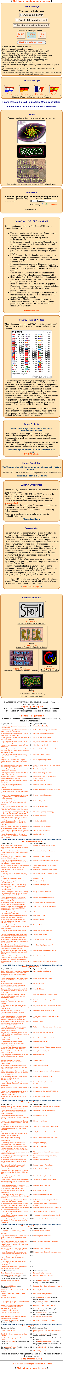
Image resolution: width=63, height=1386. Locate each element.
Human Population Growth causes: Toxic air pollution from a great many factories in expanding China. (15, 750)
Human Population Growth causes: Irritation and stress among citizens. (13, 903)
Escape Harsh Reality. (40, 1087)
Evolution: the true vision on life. (44, 1010)
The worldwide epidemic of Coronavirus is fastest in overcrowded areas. (15, 1088)
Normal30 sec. (31, 35)
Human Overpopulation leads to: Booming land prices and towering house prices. (15, 1204)
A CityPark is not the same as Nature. (46, 1132)
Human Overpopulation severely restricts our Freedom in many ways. (14, 912)
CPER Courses (31, 645)
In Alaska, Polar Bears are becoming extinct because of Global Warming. (13, 1047)
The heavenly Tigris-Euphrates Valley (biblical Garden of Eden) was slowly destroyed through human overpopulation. (13, 887)
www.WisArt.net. (38, 1054)
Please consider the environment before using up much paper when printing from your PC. (14, 852)
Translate (53, 204)
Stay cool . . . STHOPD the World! (44, 906)
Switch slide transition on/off (32, 20)
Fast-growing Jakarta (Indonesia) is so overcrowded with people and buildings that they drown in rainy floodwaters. (14, 935)
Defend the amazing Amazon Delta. (45, 730)
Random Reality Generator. (42, 784)
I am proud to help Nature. (42, 971)
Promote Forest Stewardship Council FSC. (47, 1207)
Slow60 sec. (21, 35)
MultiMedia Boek (49, 668)
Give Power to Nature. (40, 1190)
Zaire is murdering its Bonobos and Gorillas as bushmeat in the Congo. (13, 1165)
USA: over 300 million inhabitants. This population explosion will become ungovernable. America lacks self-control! (15, 808)
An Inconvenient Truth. (41, 806)
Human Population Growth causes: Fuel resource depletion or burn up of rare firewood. (14, 1128)
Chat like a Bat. (38, 878)
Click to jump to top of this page (31, 1368)
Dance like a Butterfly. (40, 726)
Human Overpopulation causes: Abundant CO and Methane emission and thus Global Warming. (15, 797)
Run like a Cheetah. (40, 915)
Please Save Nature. (40, 1121)
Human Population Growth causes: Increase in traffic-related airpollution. (13, 1143)
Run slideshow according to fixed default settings (31, 1364)
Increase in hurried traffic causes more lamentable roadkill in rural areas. (14, 916)
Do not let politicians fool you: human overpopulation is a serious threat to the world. (14, 874)
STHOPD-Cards (31, 621)
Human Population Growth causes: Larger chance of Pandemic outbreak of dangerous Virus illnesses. (15, 1023)
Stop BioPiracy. (38, 989)
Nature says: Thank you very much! (45, 961)
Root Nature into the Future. (42, 978)
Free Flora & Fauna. (40, 1146)
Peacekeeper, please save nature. (45, 950)
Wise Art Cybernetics (40, 1351)
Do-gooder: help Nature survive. (44, 881)
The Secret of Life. (39, 780)
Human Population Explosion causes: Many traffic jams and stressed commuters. (13, 1262)
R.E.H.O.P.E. (42, 1347)
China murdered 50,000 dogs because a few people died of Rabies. (15, 1267)
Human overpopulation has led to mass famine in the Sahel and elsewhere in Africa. (14, 979)
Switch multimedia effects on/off (33, 25)
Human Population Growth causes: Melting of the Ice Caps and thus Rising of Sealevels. (15, 1196)
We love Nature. (38, 925)
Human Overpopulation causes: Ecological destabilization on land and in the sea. (14, 791)
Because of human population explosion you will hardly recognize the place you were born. (14, 990)
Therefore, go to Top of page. (31, 841)
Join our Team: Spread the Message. (45, 1241)
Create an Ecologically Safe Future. (45, 869)
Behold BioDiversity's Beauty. (43, 1169)
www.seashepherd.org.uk (13, 1275)
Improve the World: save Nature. (44, 1110)
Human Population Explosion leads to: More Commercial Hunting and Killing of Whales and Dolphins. (14, 1067)
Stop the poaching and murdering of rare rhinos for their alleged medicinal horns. (15, 831)
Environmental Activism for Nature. (44, 845)
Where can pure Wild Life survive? (44, 1211)
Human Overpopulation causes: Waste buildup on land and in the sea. (14, 1200)
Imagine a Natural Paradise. (42, 930)
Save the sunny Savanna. (42, 939)
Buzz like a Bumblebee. (41, 1159)
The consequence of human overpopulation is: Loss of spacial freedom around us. (12, 1012)
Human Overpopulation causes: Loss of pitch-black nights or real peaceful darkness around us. (14, 1092)
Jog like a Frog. (38, 834)
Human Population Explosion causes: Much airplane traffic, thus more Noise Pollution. (14, 1161)
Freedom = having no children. (43, 733)
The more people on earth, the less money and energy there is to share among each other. (13, 996)
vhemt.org (41, 1309)
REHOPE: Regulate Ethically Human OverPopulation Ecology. (13, 1317)
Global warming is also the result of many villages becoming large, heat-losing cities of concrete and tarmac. (15, 1181)
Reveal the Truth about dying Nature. (46, 860)
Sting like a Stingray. (40, 1143)
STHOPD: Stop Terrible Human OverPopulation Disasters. (11, 1309)
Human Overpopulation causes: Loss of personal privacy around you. (14, 1212)
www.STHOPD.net (44, 1297)
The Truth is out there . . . (42, 912)
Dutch (9, 94)
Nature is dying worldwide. (42, 1185)
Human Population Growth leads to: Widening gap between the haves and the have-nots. (14, 835)
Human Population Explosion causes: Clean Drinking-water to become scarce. (14, 1252)
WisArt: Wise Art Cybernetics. (43, 1293)
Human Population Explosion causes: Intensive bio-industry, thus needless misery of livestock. (13, 1111)
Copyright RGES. (39, 1060)
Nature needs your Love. (41, 1096)
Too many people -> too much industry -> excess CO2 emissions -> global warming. (15, 1249)
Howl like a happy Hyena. (42, 856)
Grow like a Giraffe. (39, 815)
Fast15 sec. (42, 35)
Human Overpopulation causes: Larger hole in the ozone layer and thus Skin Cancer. (14, 802)
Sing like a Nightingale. (41, 745)
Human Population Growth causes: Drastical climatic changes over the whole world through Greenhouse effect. (15, 1186)
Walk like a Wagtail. (39, 769)
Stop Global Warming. (40, 1065)
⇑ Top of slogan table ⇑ (31, 1359)
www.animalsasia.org (44, 1341)
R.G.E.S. (31, 692)
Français (39, 94)
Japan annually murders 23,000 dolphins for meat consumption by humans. (15, 866)
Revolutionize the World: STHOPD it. (45, 1091)
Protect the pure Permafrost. (43, 1165)
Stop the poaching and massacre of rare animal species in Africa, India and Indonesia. (14, 1056)
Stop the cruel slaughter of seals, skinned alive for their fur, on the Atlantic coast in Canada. (15, 1237)
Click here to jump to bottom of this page (31, 1)
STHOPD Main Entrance (21, 669)
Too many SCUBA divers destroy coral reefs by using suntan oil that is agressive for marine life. (15, 1034)
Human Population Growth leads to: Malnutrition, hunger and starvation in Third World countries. (13, 898)
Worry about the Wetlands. (42, 892)
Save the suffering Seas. (41, 1230)
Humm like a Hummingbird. (42, 826)
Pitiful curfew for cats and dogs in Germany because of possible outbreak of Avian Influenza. (15, 1117)
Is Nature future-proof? (41, 884)
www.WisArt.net (31, 311)
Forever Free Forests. (40, 1041)
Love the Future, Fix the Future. (44, 1176)
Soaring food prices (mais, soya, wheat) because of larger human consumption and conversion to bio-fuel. (14, 893)
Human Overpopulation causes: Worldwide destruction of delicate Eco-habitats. (14, 785)
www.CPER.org (43, 1301)
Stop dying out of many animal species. (46, 1071)
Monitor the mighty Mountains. (43, 897)
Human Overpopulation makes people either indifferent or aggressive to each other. (14, 755)
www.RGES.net (10, 1286)
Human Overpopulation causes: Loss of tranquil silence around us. (14, 734)
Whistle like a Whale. (40, 934)
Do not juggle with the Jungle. (43, 1032)
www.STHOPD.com (11, 1320)
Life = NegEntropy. (39, 1290)
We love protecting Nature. (42, 759)
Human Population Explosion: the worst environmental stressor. (14, 769)
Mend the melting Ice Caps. (42, 773)
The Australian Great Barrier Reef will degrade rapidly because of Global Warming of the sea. (13, 908)
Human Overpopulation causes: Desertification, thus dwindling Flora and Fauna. (14, 847)
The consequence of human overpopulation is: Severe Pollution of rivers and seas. (13, 1138)
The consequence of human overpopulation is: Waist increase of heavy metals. (13, 1061)
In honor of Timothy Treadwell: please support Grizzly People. (14, 857)
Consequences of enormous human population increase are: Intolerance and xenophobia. (15, 1231)
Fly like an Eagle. (39, 983)
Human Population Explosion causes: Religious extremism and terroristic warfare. (13, 1001)
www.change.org (43, 1280)
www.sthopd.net (11, 503)
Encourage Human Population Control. (46, 994)
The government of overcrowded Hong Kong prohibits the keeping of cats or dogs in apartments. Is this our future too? (15, 1148)
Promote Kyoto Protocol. (41, 1248)
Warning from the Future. (41, 830)
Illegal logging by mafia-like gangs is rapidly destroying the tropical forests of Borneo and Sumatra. (14, 761)
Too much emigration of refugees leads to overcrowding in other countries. (15, 766)
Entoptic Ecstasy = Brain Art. (43, 1194)
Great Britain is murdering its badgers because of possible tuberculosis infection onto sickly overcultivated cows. (15, 946)
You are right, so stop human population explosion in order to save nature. (14, 1107)
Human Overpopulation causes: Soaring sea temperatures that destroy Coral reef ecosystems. (14, 1122)
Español (54, 94)
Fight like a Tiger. (39, 919)
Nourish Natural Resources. (42, 795)
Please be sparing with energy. (43, 812)
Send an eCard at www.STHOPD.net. (46, 1126)
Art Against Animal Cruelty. (42, 737)
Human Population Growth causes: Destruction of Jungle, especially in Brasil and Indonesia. (15, 926)
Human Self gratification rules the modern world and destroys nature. (15, 742)
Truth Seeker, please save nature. (44, 1179)
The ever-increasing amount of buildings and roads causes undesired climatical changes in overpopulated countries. (14, 817)
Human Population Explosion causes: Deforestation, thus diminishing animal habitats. (14, 952)
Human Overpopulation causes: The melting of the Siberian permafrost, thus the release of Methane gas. (14, 861)
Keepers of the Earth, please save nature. (47, 1252)
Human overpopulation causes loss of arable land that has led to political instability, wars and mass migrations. (14, 1017)
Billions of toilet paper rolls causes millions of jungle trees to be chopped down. (15, 827)
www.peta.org (42, 1313)
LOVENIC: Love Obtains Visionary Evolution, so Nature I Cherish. (12, 1306)
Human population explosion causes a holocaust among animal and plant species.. (14, 1257)
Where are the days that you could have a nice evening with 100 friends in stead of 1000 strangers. (14, 1072)
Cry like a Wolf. (38, 1021)
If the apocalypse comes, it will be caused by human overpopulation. (15, 1208)
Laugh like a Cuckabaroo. (42, 754)
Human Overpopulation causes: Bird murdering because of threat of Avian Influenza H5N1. (13, 921)
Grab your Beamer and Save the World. (46, 1215)
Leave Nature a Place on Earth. (44, 1038)
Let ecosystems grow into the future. (45, 1137)
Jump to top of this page (31, 706)
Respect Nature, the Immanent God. (45, 749)
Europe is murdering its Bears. (11, 878)
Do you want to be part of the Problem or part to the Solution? (15, 1302)
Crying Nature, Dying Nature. (43, 1051)
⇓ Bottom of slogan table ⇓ (31, 716)
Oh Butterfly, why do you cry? (43, 945)
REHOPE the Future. (40, 1115)
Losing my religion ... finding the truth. (46, 873)
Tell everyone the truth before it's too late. (47, 1027)
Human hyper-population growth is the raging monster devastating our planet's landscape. (14, 1083)
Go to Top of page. (31, 586)
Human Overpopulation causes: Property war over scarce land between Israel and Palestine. (15, 1220)
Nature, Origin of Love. (41, 801)
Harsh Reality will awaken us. (43, 1076)
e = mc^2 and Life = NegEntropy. (44, 902)
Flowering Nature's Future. (42, 1236)
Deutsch (24, 94)
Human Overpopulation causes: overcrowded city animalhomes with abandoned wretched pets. (13, 985)
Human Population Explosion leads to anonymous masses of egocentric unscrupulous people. (14, 1028)
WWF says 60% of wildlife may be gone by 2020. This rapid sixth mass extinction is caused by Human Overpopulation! (14, 957)
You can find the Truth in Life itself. (45, 1219)
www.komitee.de (43, 1334)
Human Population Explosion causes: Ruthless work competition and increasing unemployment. (15, 1006)
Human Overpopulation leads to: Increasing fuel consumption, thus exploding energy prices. (12, 1043)
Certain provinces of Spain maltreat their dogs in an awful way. (14, 773)
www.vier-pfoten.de (44, 1338)
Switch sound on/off (33, 15)
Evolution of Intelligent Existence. (44, 851)
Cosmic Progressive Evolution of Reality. (46, 789)
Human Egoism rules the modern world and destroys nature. (14, 1215)
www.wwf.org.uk (10, 1341)
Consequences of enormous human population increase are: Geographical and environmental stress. (14, 1133)
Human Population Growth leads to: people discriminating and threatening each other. (14, 822)
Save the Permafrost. (40, 956)
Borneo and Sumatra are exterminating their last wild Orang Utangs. (14, 777)
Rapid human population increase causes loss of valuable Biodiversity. (15, 730)
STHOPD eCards (31, 454)
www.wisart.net (6, 1351)
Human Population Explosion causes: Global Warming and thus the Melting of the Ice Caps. (14, 941)
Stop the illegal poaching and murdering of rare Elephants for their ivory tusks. (14, 812)
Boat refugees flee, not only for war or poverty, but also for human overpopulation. (14, 1078)
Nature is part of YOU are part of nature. (47, 1047)
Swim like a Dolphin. (40, 821)
